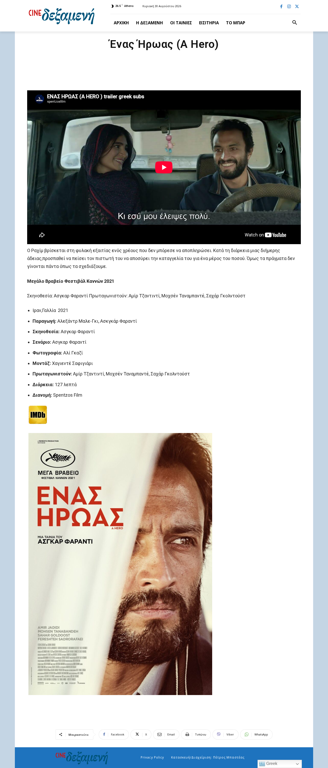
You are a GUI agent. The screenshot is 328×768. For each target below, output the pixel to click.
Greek (271, 763)
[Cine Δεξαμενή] (62, 16)
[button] (295, 23)
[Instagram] (289, 7)
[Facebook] (281, 7)
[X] (297, 7)
